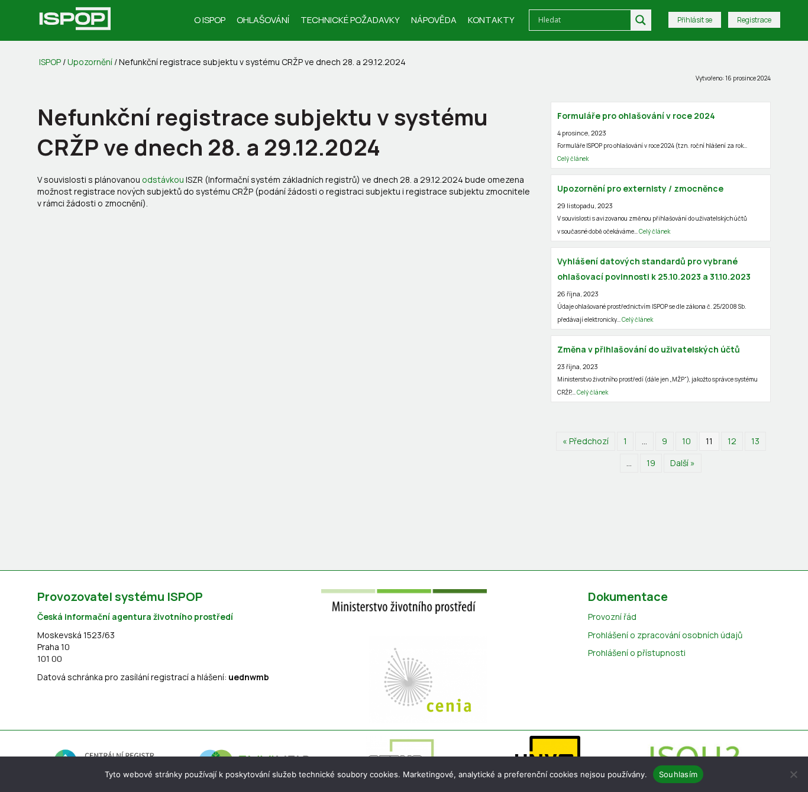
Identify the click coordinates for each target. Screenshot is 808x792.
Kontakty (491, 20)
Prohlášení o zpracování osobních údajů (665, 635)
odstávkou (163, 179)
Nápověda (434, 20)
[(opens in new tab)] (404, 600)
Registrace (754, 20)
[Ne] (793, 774)
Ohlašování (263, 20)
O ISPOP (209, 20)
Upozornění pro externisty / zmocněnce (640, 188)
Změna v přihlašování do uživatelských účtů (648, 349)
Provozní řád (612, 616)
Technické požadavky (350, 20)
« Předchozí (586, 441)
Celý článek (573, 158)
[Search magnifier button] (641, 20)
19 (651, 462)
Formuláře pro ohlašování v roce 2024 (636, 115)
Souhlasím (678, 773)
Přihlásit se (694, 20)
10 (686, 441)
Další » (682, 462)
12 (732, 441)
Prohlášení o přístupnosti (637, 652)
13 (755, 441)
